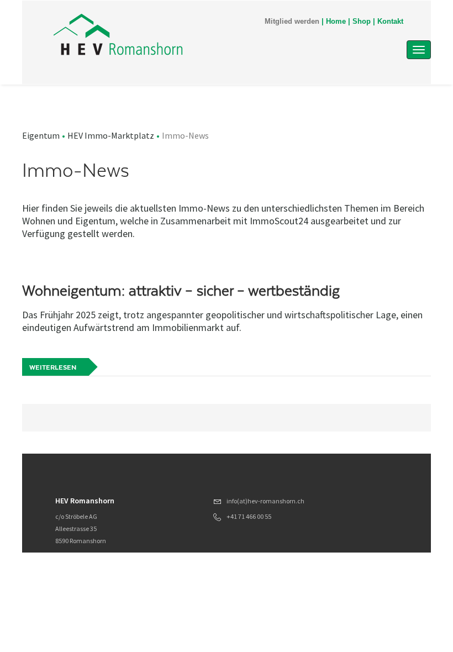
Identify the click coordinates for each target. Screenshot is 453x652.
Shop (361, 21)
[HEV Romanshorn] (171, 34)
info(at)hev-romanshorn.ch (265, 501)
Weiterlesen (52, 367)
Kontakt (390, 21)
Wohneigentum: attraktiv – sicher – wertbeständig (181, 290)
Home (336, 21)
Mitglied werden (292, 21)
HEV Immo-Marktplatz (110, 135)
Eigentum (41, 135)
